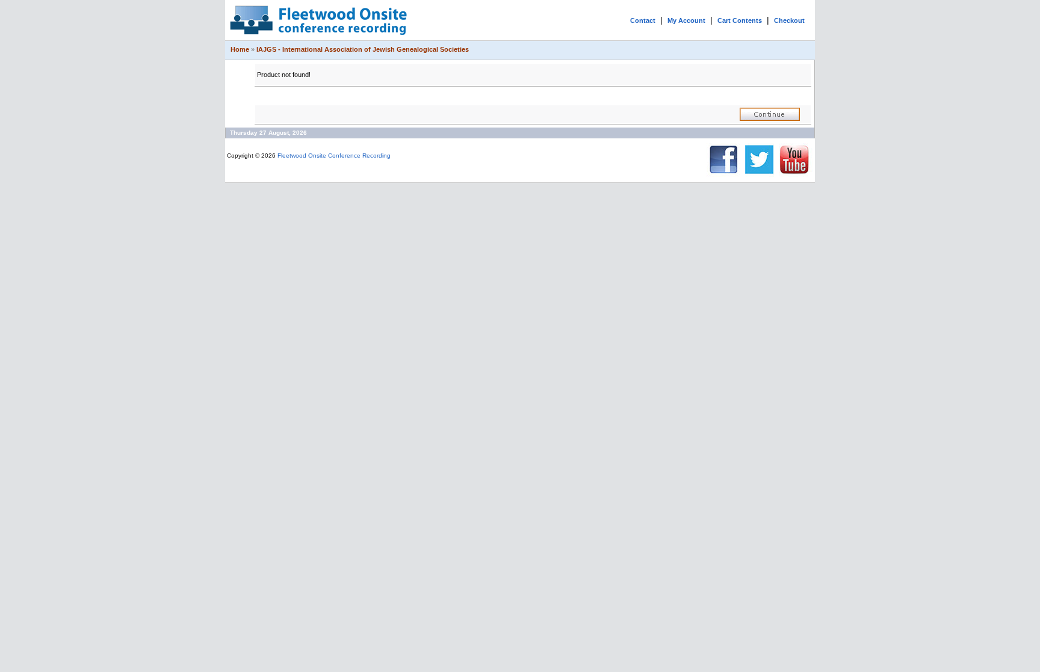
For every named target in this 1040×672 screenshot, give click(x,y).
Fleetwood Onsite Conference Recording (334, 155)
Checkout (789, 20)
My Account (686, 20)
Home (240, 49)
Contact (642, 20)
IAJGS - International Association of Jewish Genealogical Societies (362, 49)
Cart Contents (739, 20)
